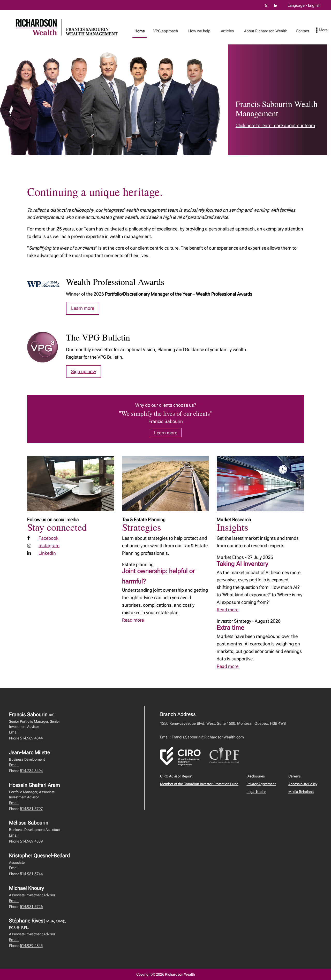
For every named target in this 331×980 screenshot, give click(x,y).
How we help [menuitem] (197, 32)
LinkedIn (47, 553)
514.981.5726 (31, 906)
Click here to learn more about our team (275, 125)
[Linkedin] (276, 5)
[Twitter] (266, 5)
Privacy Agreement (261, 784)
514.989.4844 (31, 738)
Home (139, 31)
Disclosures (255, 776)
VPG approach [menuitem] (163, 32)
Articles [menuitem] (225, 32)
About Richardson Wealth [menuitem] (263, 32)
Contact (302, 31)
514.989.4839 (31, 841)
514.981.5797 (31, 808)
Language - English (304, 5)
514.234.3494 (31, 770)
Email (14, 732)
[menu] (322, 30)
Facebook (48, 538)
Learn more (82, 308)
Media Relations (301, 792)
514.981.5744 (31, 873)
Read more (133, 620)
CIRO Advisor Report (176, 776)
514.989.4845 (31, 945)
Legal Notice (256, 792)
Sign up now (83, 371)
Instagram (49, 545)
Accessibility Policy (302, 784)
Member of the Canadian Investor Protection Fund (199, 784)
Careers (294, 776)
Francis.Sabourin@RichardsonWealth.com (208, 737)
